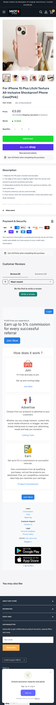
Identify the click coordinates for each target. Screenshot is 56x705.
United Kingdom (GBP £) (12, 660)
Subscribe (11, 647)
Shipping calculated (30, 115)
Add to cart (28, 139)
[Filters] (5, 281)
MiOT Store (7, 103)
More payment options (28, 153)
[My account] (46, 12)
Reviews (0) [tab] (15, 274)
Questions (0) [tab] (41, 274)
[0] (51, 12)
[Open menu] (4, 12)
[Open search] (40, 12)
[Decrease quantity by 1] (15, 129)
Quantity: (7, 129)
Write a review (28, 294)
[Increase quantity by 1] (29, 129)
